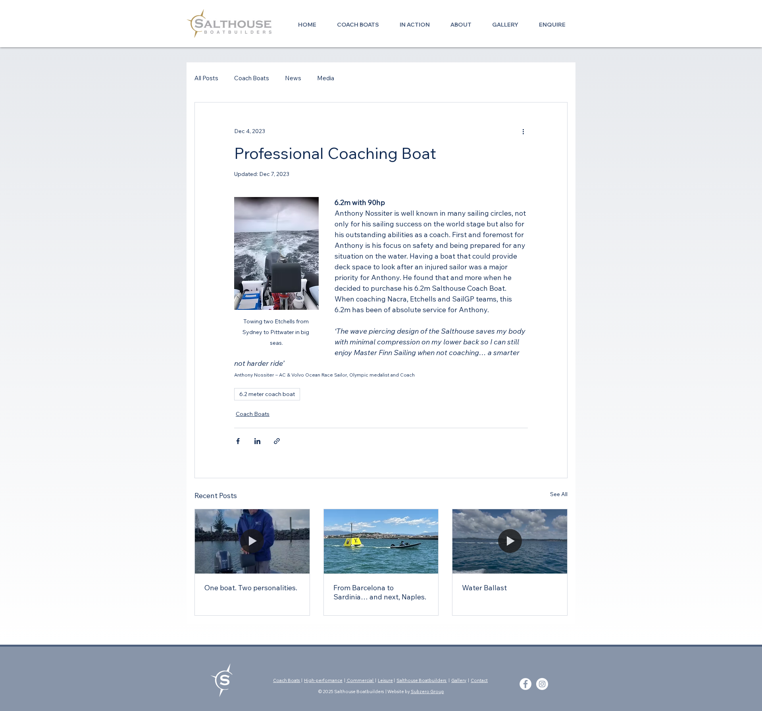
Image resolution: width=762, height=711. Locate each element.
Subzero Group (427, 691)
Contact (479, 680)
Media (325, 78)
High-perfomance (323, 680)
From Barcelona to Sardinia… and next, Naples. (379, 592)
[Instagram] (542, 684)
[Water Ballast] (509, 541)
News (293, 78)
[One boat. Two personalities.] (252, 541)
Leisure (385, 680)
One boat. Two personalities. (250, 587)
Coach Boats (251, 78)
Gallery (458, 680)
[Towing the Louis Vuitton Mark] (381, 541)
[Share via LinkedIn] (257, 441)
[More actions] (523, 131)
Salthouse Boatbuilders (421, 680)
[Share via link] (277, 441)
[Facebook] (525, 684)
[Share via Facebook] (238, 441)
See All (559, 494)
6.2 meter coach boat (267, 394)
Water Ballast (484, 587)
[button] (358, 21)
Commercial (360, 680)
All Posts (206, 78)
